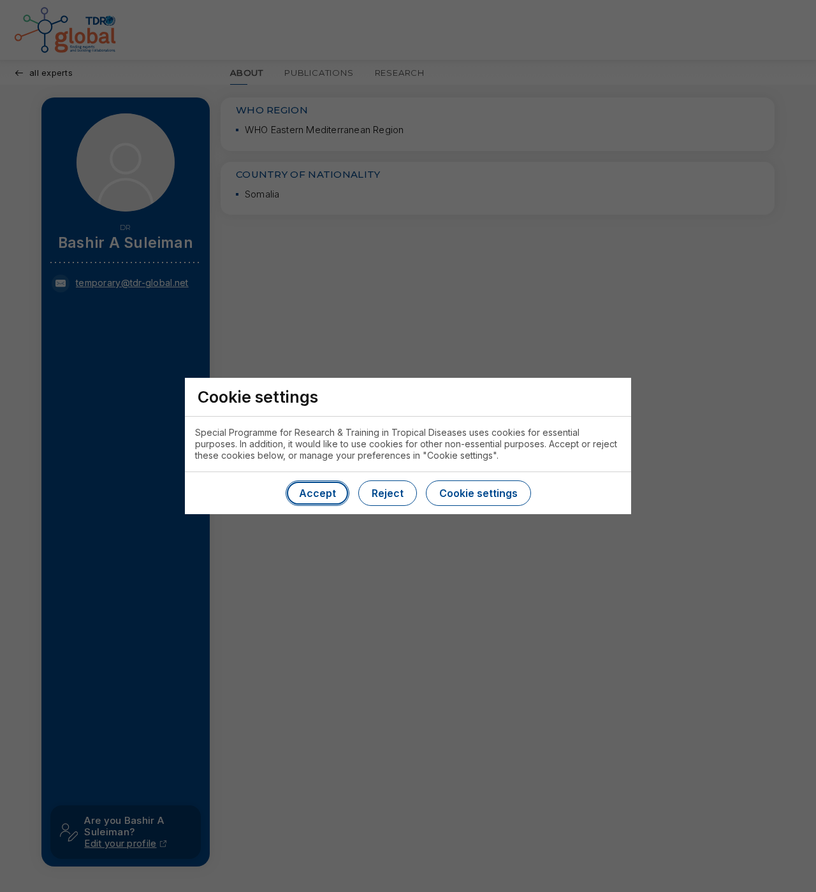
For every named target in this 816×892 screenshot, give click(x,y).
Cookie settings (478, 493)
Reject (388, 493)
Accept (317, 493)
